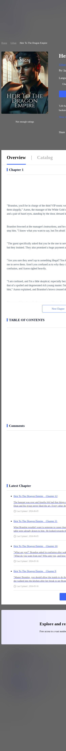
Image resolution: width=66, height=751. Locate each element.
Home (4, 43)
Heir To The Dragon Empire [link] (33, 43)
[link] (4, 43)
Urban (13, 43)
